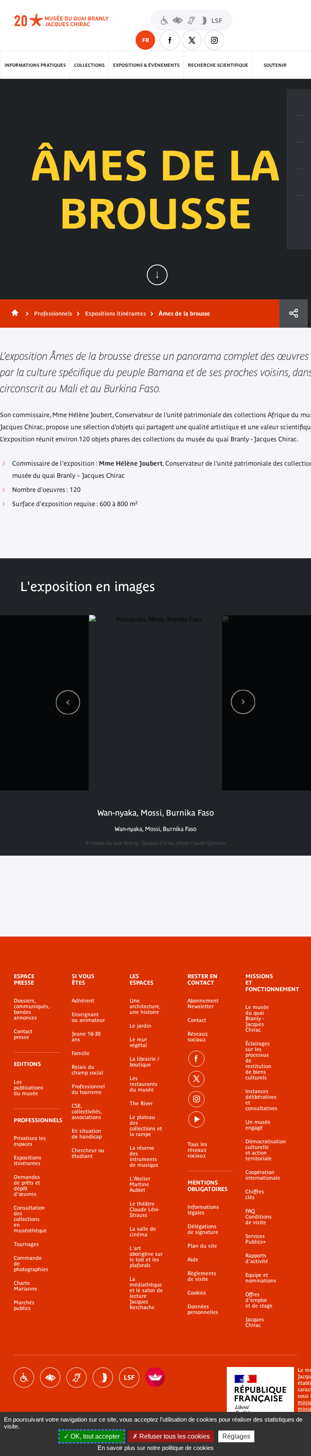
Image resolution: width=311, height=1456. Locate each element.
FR (145, 40)
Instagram (214, 40)
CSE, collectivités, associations (87, 1111)
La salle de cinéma (143, 1232)
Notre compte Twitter (192, 40)
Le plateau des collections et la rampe (146, 1126)
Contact (196, 1020)
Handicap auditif (76, 1377)
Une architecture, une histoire (145, 1006)
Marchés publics (24, 1305)
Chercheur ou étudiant (88, 1153)
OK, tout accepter (94, 1436)
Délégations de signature (202, 1229)
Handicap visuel (50, 1377)
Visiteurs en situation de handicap (191, 20)
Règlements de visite (201, 1276)
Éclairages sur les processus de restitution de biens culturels (258, 1061)
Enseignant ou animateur (88, 1017)
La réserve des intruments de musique (144, 1156)
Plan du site (202, 1246)
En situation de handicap (87, 1134)
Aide (192, 1260)
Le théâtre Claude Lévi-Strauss (145, 1209)
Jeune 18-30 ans (86, 1037)
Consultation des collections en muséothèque (30, 1219)
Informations (299, 129)
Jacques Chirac (254, 1322)
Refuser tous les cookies (174, 1436)
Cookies (196, 1293)
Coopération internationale (259, 1175)
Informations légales (203, 1210)
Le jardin (140, 1026)
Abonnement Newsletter (203, 1003)
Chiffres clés (254, 1194)
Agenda (299, 155)
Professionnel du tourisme (88, 1089)
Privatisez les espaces (30, 1141)
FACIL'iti (155, 1377)
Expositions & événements (146, 65)
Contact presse (23, 1034)
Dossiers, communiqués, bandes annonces (30, 1009)
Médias (299, 182)
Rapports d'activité (256, 1258)
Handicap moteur (24, 1377)
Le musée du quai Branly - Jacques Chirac (257, 1019)
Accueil (13, 313)
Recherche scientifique (218, 65)
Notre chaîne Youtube (196, 1119)
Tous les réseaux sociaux (197, 1150)
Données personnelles (202, 1309)
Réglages (236, 1436)
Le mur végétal (138, 1042)
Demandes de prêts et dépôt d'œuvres (27, 1185)
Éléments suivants (243, 702)
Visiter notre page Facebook (170, 40)
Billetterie (299, 102)
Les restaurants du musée (144, 1084)
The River (141, 1103)
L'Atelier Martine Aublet (140, 1184)
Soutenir (275, 65)
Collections (89, 65)
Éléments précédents (68, 702)
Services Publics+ (255, 1239)
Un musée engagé (258, 1125)
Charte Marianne (25, 1286)
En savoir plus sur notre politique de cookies (156, 1447)
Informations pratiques (35, 65)
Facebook (196, 1058)
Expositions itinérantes (115, 313)
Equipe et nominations (259, 1278)
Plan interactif (299, 209)
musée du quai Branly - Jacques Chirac (70, 20)
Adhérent (83, 1001)
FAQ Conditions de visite (258, 1216)
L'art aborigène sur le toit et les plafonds (146, 1257)
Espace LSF (129, 1377)
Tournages (26, 1244)
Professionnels (53, 313)
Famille (80, 1053)
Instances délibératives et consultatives (259, 1100)
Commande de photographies (30, 1263)
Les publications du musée (28, 1087)
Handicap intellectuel (103, 1377)
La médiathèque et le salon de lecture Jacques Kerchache (146, 1293)
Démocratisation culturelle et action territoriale (259, 1150)
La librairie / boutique (144, 1062)
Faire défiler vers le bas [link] (157, 274)
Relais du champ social (87, 1070)
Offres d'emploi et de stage (259, 1300)
